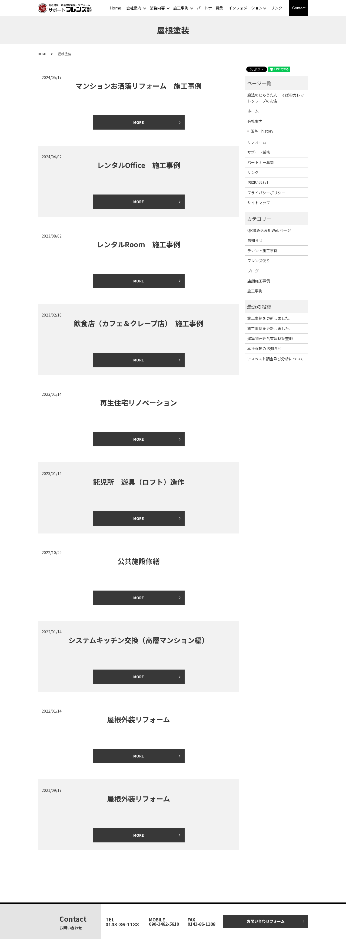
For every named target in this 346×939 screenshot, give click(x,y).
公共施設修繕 (139, 561)
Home (115, 8)
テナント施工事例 (262, 250)
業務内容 (157, 8)
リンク (276, 8)
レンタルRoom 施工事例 (138, 244)
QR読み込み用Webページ (269, 230)
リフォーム (256, 142)
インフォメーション (245, 8)
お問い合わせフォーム (266, 921)
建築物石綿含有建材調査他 (270, 338)
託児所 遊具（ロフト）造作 (138, 482)
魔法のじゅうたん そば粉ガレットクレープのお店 (275, 98)
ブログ (253, 271)
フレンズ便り (258, 260)
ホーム (253, 111)
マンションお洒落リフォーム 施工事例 (138, 86)
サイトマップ (258, 202)
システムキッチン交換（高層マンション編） (138, 640)
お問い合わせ (258, 182)
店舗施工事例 (258, 281)
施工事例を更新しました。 (270, 318)
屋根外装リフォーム (138, 719)
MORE (138, 122)
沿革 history (262, 131)
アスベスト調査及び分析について (275, 358)
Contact (298, 8)
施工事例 (180, 8)
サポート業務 (258, 152)
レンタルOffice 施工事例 (138, 165)
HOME (42, 53)
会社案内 (133, 8)
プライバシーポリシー (266, 192)
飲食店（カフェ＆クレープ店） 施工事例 (138, 323)
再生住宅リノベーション (138, 402)
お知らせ (254, 240)
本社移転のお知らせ (264, 348)
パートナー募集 (210, 8)
